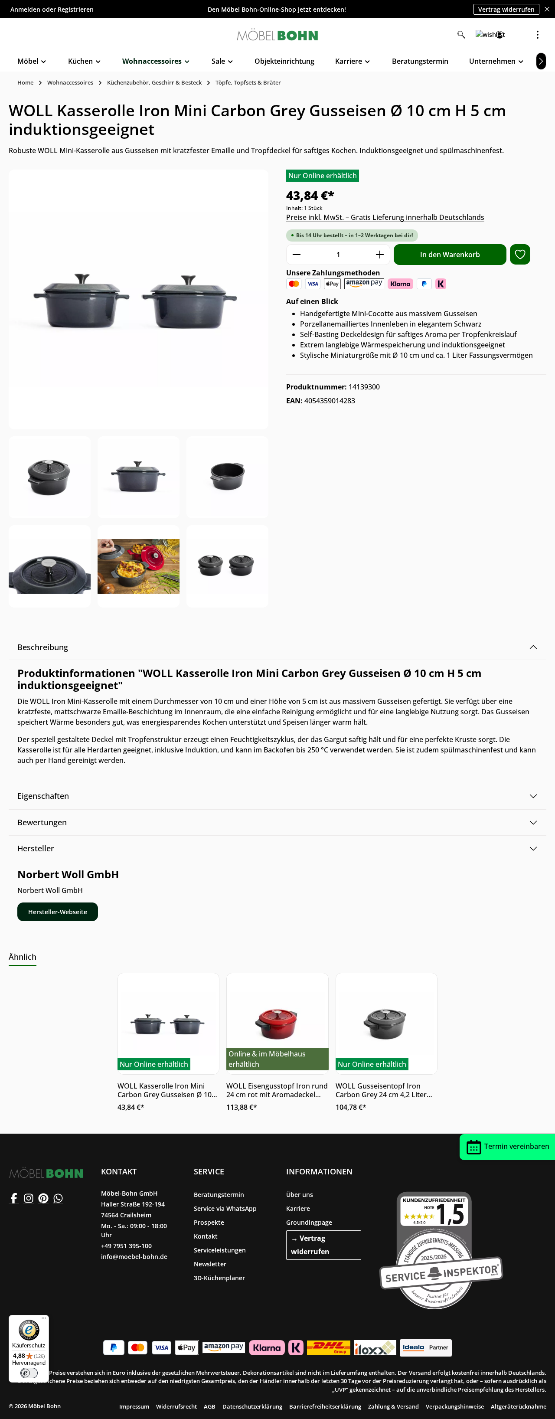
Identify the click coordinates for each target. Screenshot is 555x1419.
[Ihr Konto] (499, 34)
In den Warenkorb (450, 254)
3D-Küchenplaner (219, 1278)
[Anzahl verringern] (296, 254)
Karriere (298, 1208)
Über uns (299, 1194)
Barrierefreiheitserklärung (325, 1406)
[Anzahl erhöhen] (380, 254)
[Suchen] (461, 34)
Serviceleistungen (220, 1250)
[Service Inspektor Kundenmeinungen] (441, 1248)
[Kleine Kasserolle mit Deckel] (50, 566)
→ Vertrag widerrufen (310, 1244)
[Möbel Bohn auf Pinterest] (43, 1198)
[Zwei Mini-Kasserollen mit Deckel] (227, 566)
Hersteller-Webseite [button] (57, 912)
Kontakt (206, 1236)
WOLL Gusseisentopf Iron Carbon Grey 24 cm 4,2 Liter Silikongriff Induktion (381, 1090)
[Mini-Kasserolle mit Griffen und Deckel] (139, 477)
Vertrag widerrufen (506, 9)
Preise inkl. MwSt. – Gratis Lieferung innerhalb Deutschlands (385, 217)
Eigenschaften (43, 796)
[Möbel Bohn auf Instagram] (28, 1198)
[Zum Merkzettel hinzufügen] (520, 254)
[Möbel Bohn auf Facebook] (14, 1198)
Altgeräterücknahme (518, 1406)
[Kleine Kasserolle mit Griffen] (227, 477)
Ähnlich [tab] (22, 956)
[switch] (29, 1373)
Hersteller (35, 848)
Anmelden (25, 9)
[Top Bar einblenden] (537, 34)
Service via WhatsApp (225, 1208)
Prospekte (209, 1222)
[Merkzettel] (480, 34)
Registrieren (76, 9)
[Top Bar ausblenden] (547, 9)
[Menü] (44, 1320)
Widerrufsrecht (176, 1406)
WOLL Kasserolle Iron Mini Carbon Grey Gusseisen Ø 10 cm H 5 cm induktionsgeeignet (167, 1090)
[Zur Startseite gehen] (277, 35)
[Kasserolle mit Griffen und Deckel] (50, 477)
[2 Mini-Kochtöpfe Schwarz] (138, 299)
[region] (139, 389)
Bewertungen (42, 822)
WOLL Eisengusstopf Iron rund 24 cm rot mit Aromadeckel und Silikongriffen (277, 1090)
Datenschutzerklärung (252, 1406)
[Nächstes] (541, 61)
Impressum (134, 1406)
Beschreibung (42, 647)
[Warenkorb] (518, 34)
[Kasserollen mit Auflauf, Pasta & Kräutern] (139, 566)
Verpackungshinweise (455, 1406)
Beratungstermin (219, 1194)
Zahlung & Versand (393, 1406)
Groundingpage (309, 1222)
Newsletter (210, 1264)
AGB (209, 1406)
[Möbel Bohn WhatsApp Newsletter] (58, 1198)
